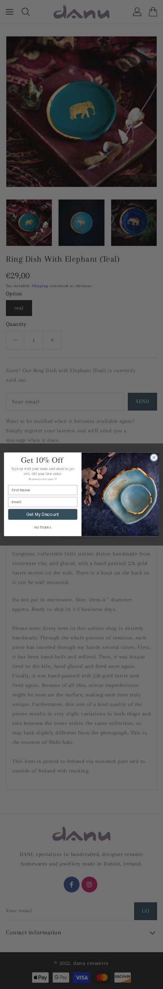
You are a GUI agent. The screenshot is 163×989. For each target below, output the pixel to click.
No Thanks (42, 527)
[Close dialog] (153, 457)
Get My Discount (43, 514)
